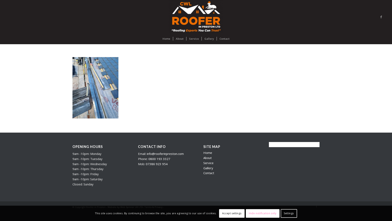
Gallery (208, 168)
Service (208, 163)
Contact (208, 173)
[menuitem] (166, 39)
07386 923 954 (157, 164)
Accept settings (232, 213)
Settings (289, 213)
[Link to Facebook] (381, 17)
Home (207, 153)
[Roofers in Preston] (196, 17)
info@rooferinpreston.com (165, 154)
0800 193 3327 (159, 159)
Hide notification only (262, 213)
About (207, 158)
